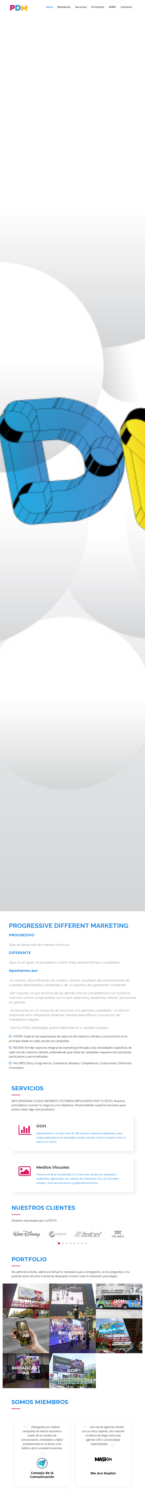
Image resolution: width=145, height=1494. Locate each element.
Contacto (126, 7)
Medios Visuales (52, 1167)
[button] (59, 1243)
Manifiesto (64, 7)
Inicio (49, 7)
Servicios (81, 7)
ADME (112, 7)
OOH (41, 1126)
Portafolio (97, 7)
